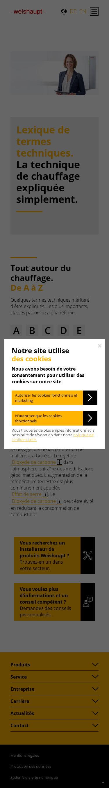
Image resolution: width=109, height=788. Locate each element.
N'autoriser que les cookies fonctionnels (38, 418)
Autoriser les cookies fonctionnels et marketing (46, 398)
